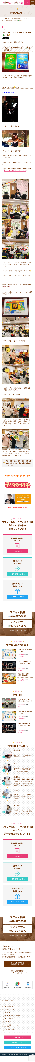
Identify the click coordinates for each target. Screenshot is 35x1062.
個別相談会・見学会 (17, 574)
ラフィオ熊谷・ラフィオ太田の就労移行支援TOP (12, 18)
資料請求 (17, 551)
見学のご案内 (8, 1012)
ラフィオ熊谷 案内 (9, 1019)
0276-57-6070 (18, 624)
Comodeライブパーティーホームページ (15, 171)
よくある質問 (8, 1022)
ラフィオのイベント (7, 26)
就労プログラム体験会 (17, 597)
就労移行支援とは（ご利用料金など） (14, 1016)
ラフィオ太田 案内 (9, 1029)
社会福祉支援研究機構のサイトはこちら (17, 972)
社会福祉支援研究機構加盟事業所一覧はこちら (17, 964)
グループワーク (21, 670)
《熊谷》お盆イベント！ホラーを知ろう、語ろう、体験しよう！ (25, 663)
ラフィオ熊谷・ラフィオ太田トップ (13, 1006)
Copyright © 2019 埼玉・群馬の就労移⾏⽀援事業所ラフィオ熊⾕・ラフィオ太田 (17, 1054)
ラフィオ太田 (21, 704)
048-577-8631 (18, 614)
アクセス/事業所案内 (10, 1009)
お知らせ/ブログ (26, 18)
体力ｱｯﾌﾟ (19, 706)
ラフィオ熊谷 (21, 654)
